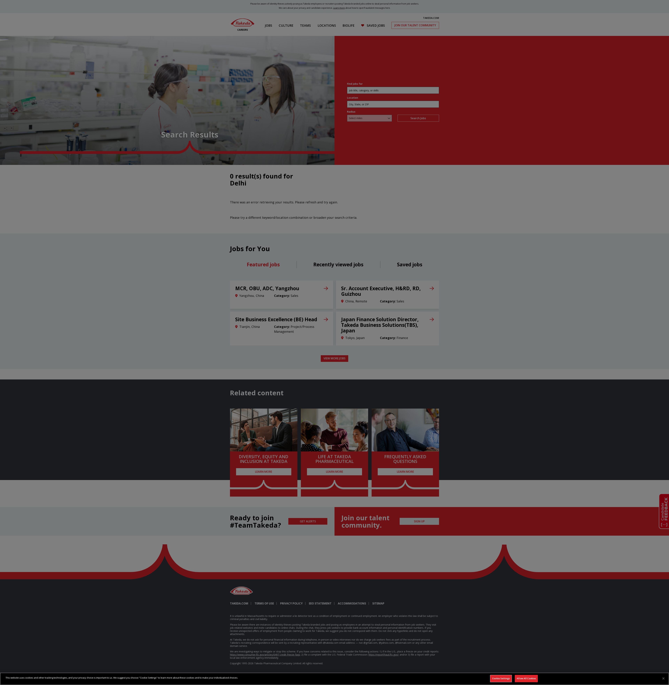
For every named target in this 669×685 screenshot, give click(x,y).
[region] (334, 679)
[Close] (663, 678)
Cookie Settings (501, 678)
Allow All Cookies (526, 678)
